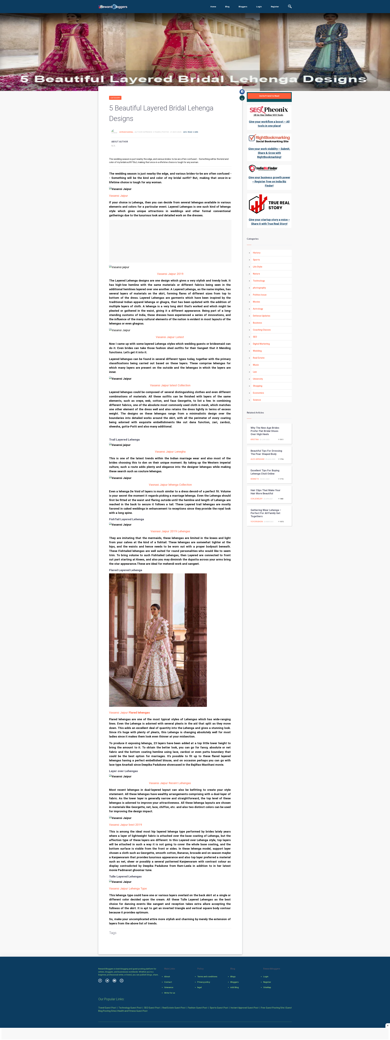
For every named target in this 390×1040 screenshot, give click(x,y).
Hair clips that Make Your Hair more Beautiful (265, 492)
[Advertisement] (170, 241)
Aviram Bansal (126, 132)
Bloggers (243, 6)
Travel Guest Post (107, 1007)
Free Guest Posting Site (272, 1007)
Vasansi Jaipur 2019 (170, 274)
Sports (256, 260)
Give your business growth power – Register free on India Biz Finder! (269, 181)
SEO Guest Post (152, 1007)
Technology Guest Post (130, 1007)
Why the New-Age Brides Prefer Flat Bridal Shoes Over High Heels (265, 431)
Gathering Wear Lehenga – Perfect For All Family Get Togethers (266, 513)
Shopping (257, 386)
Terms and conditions (207, 976)
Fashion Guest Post (197, 1007)
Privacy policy (203, 982)
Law (255, 372)
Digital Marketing (261, 344)
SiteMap (267, 987)
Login (259, 6)
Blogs (233, 976)
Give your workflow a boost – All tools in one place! (269, 123)
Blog (227, 6)
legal (199, 987)
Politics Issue (259, 295)
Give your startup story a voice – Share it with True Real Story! (269, 221)
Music (256, 365)
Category (115, 98)
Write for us (169, 993)
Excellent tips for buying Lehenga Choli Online (265, 472)
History (256, 253)
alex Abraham (257, 459)
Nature (256, 274)
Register (275, 6)
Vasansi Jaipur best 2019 (125, 824)
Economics (258, 393)
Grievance (168, 987)
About (167, 976)
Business (257, 323)
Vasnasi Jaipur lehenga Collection (170, 484)
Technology (259, 281)
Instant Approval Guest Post (245, 1007)
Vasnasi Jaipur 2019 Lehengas (170, 531)
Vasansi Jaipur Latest (170, 337)
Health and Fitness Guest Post (132, 1011)
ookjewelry (256, 499)
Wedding (257, 351)
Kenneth (255, 479)
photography (259, 288)
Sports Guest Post (219, 1007)
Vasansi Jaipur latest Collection (170, 385)
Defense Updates (261, 316)
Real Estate (258, 358)
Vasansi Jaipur (118, 195)
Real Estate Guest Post (174, 1007)
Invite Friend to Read (269, 96)
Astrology (258, 309)
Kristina (255, 439)
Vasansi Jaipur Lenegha (170, 451)
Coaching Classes (262, 330)
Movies (256, 302)
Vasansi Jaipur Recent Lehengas (170, 783)
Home (213, 6)
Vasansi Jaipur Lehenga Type (128, 888)
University (258, 379)
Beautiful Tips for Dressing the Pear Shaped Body (266, 452)
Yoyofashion (257, 522)
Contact (168, 982)
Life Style (257, 267)
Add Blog (234, 987)
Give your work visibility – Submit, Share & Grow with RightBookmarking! (269, 153)
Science (257, 400)
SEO (255, 337)
